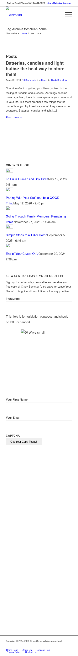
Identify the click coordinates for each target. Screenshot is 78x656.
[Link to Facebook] (50, 645)
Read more (14, 117)
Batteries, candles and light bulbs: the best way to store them (35, 68)
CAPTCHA (13, 435)
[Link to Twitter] (56, 645)
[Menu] (66, 14)
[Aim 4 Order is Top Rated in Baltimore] (53, 533)
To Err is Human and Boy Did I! (27, 179)
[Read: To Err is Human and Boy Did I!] (9, 171)
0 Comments (30, 79)
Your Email (13, 417)
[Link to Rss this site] (69, 645)
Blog (43, 79)
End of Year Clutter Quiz (22, 253)
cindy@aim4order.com (59, 3)
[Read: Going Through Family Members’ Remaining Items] (9, 209)
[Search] (57, 14)
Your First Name (17, 399)
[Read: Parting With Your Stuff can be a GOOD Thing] (9, 190)
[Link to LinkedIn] (63, 645)
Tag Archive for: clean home (26, 29)
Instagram (13, 298)
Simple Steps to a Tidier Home (26, 235)
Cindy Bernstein (59, 79)
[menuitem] (57, 14)
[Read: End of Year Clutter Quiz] (9, 246)
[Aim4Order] (32, 14)
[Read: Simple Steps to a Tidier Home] (9, 227)
